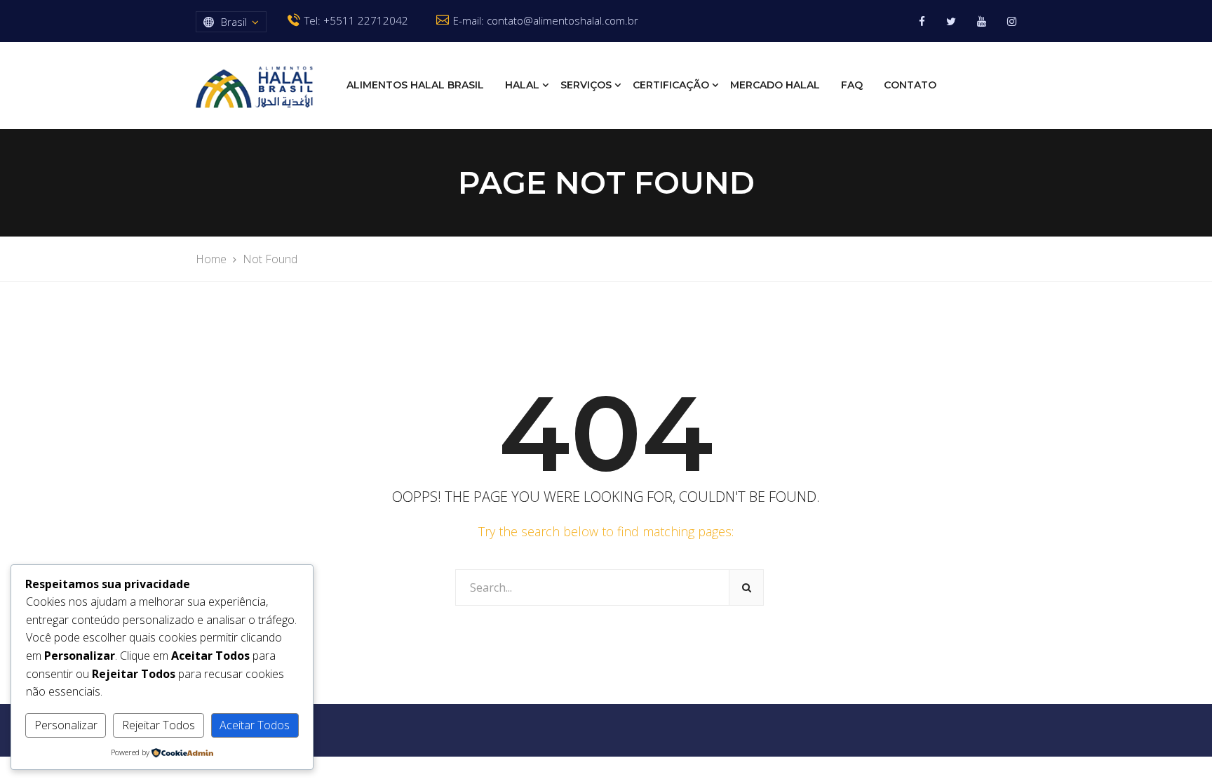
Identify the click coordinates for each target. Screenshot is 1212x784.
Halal (522, 85)
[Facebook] (922, 21)
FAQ (852, 85)
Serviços (586, 85)
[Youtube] (982, 21)
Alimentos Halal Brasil (415, 85)
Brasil (234, 22)
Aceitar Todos (255, 725)
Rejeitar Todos (158, 725)
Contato (910, 85)
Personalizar (65, 725)
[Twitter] (951, 21)
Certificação (671, 85)
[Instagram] (1012, 21)
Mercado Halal (775, 85)
